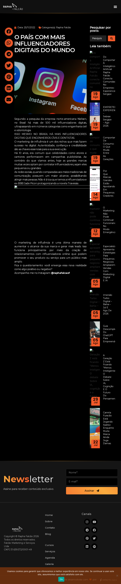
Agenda (50, 557)
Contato (50, 527)
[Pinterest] (87, 538)
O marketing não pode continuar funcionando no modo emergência (110, 220)
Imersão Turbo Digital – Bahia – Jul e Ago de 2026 (107, 304)
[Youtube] (94, 522)
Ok (61, 579)
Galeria (49, 564)
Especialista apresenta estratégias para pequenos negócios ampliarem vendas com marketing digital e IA (109, 263)
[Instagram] (87, 522)
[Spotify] (94, 546)
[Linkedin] (87, 546)
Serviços (50, 551)
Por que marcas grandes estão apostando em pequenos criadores (109, 183)
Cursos (49, 545)
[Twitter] (94, 538)
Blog (48, 533)
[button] (115, 6)
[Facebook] (94, 530)
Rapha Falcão (63, 27)
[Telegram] (87, 530)
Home (49, 515)
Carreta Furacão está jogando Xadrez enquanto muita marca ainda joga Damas (108, 428)
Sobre (48, 521)
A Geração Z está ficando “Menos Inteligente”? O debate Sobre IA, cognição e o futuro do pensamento (110, 377)
